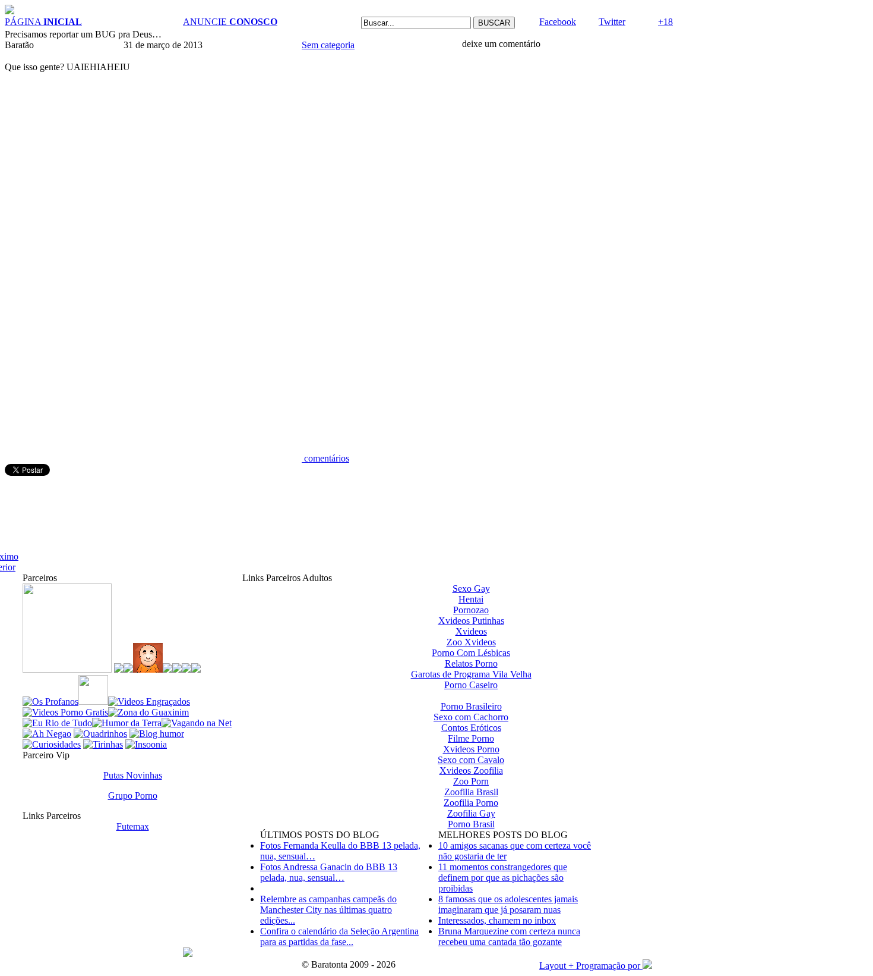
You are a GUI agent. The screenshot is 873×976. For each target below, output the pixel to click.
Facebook (557, 22)
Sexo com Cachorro (471, 717)
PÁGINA (43, 22)
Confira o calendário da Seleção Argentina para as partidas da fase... (339, 936)
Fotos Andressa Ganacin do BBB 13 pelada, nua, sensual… (328, 872)
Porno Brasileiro (471, 706)
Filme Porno (471, 738)
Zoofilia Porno (471, 803)
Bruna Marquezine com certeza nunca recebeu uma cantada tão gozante (509, 936)
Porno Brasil (471, 824)
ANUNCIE (230, 22)
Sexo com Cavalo (471, 760)
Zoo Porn (471, 781)
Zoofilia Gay (471, 813)
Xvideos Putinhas (471, 621)
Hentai (470, 599)
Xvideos (471, 631)
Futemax (132, 826)
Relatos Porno (471, 663)
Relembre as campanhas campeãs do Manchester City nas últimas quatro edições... (328, 909)
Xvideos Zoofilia (471, 770)
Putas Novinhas (132, 775)
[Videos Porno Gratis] (65, 712)
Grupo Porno (132, 795)
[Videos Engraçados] (149, 701)
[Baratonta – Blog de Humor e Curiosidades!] (9, 11)
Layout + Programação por (591, 966)
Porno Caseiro (471, 685)
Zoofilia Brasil (471, 792)
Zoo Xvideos (471, 642)
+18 (665, 22)
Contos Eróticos (471, 728)
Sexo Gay (471, 588)
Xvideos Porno (471, 749)
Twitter (612, 22)
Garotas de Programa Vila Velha (471, 674)
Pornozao (471, 610)
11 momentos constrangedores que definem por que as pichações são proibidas (502, 877)
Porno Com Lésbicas (471, 653)
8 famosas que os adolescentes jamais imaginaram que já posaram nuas (508, 904)
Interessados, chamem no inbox (497, 920)
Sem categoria (328, 45)
